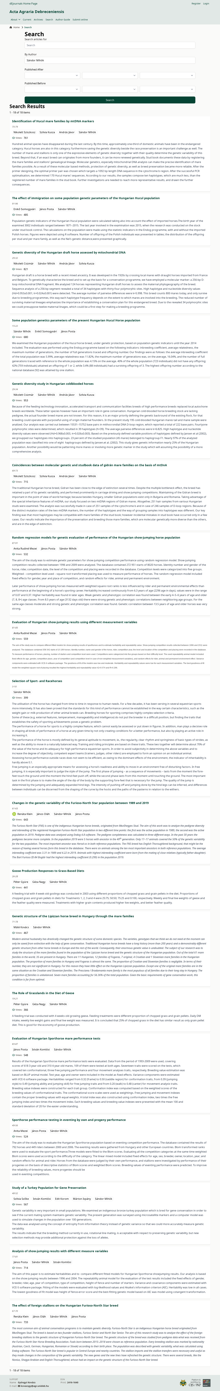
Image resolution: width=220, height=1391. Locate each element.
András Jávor (67, 132)
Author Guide (63, 19)
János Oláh (43, 814)
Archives (38, 19)
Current (27, 19)
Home (16, 27)
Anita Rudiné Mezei (25, 548)
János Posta (47, 209)
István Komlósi (41, 1049)
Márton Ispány (82, 1199)
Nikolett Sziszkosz (24, 132)
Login (206, 3)
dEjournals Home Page (23, 3)
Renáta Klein (25, 814)
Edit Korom (62, 1199)
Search (49, 19)
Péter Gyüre (21, 882)
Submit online (80, 19)
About (14, 19)
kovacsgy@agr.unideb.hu (35, 1385)
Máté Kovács (21, 927)
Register (196, 3)
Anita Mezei (21, 1131)
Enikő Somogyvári (24, 209)
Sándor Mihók (87, 132)
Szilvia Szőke (21, 1199)
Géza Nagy (38, 882)
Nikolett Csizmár (24, 263)
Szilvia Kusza (47, 132)
